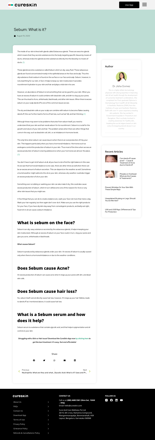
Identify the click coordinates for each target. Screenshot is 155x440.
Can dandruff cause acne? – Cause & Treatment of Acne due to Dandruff (128, 161)
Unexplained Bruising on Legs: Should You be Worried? (120, 199)
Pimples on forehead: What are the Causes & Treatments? (128, 176)
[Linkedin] (116, 400)
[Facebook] (111, 400)
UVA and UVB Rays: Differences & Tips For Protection (120, 210)
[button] (34, 360)
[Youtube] (121, 400)
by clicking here (82, 338)
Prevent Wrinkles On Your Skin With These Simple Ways (119, 188)
